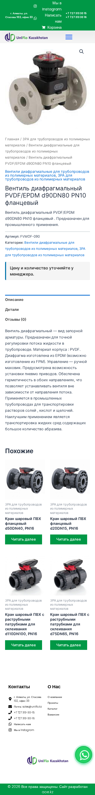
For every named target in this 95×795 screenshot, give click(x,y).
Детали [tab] (12, 309)
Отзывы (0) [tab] (15, 319)
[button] (68, 37)
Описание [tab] (14, 299)
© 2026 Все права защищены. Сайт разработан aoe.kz (48, 789)
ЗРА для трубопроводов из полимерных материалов (45, 177)
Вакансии (53, 714)
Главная (12, 139)
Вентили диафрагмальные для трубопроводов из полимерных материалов (42, 151)
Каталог (53, 709)
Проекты (53, 703)
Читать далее (23, 539)
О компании (55, 697)
